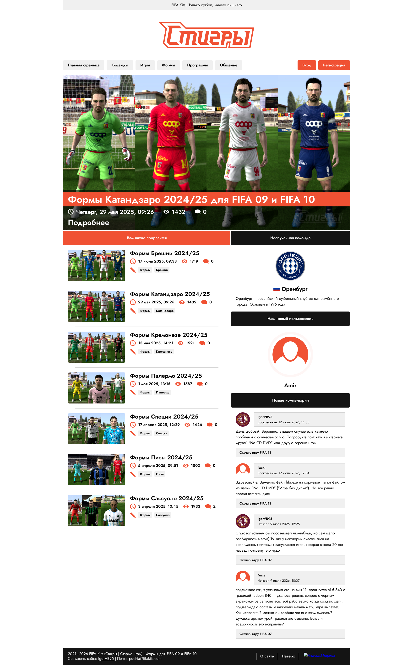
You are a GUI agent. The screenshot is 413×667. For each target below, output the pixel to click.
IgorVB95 (265, 416)
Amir (290, 385)
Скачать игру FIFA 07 (255, 560)
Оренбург (294, 289)
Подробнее (88, 222)
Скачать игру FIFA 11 (255, 452)
